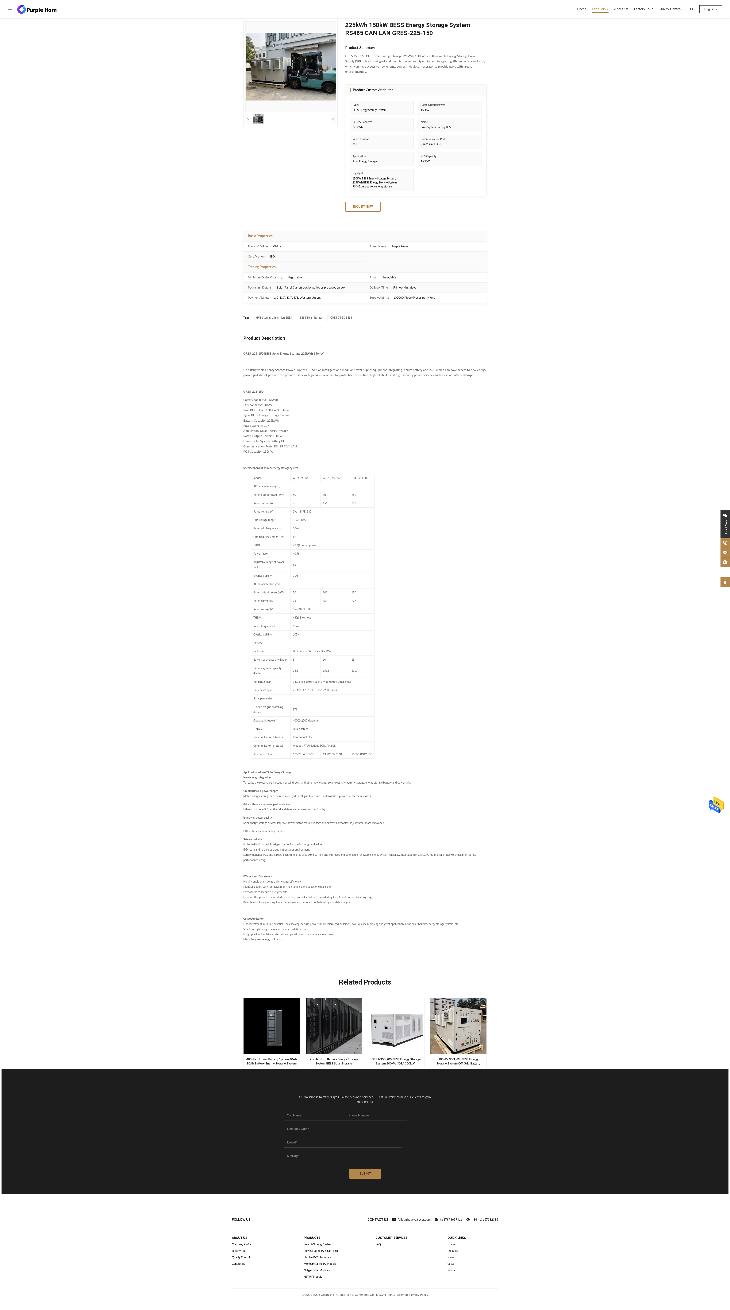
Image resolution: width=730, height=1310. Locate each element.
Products (599, 9)
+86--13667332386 (485, 1219)
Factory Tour (643, 9)
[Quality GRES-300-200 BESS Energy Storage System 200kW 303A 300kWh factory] (396, 1026)
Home (581, 9)
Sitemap (452, 1270)
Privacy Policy (418, 1294)
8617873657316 (451, 1219)
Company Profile (241, 1244)
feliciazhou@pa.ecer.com (414, 1219)
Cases (451, 1264)
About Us (621, 9)
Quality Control (670, 9)
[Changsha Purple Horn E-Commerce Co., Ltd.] (37, 9)
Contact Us (238, 1264)
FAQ (378, 1244)
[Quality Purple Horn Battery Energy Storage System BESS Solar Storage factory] (334, 1026)
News (451, 1257)
